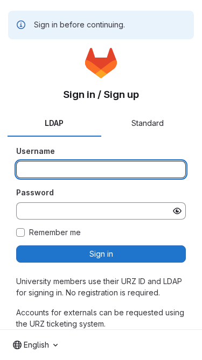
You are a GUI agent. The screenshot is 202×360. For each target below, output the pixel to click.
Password (35, 192)
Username (35, 151)
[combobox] (35, 344)
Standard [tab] (147, 123)
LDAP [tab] (54, 123)
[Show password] (177, 211)
